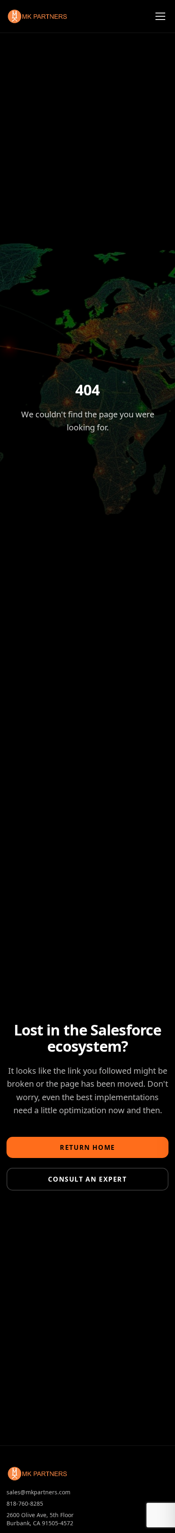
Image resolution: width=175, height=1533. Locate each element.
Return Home (87, 1147)
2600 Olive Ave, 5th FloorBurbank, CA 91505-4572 (40, 1519)
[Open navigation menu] (160, 16)
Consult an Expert (87, 1179)
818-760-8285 (25, 1503)
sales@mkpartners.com (38, 1492)
